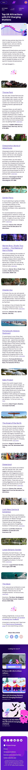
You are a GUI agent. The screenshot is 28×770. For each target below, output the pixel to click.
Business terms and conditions (12, 755)
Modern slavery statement (18, 765)
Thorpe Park (7, 92)
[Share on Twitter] (7, 636)
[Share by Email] (21, 636)
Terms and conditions (10, 752)
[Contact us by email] (5, 740)
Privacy (6, 749)
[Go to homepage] (14, 2)
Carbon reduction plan (10, 757)
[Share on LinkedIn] (16, 636)
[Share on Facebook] (11, 636)
